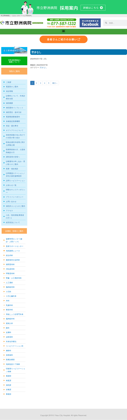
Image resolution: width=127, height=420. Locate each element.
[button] (64, 31)
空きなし (43, 67)
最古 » (54, 83)
